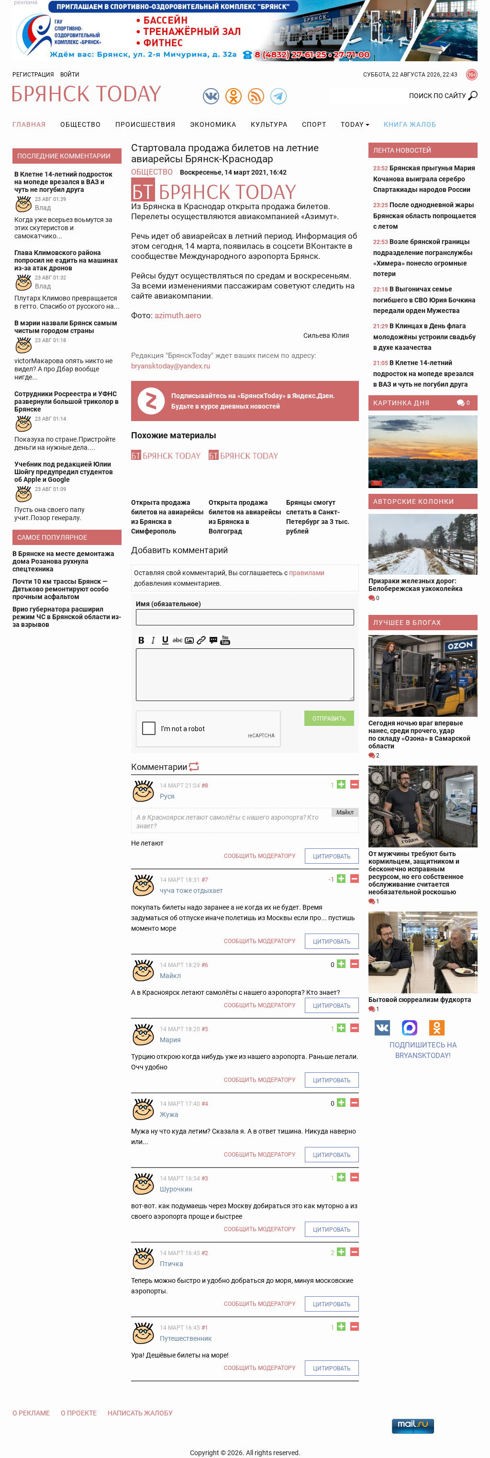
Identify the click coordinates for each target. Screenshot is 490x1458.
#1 (204, 1327)
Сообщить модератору (260, 856)
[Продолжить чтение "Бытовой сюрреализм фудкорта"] (423, 952)
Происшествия (145, 124)
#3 (204, 1178)
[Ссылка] (201, 640)
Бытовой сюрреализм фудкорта (419, 999)
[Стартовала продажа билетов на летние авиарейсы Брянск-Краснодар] (245, 189)
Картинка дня (401, 403)
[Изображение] (189, 640)
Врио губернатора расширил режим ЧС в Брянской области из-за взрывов (66, 616)
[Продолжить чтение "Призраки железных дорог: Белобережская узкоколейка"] (423, 544)
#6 (204, 965)
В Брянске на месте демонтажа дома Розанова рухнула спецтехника (63, 561)
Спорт (314, 124)
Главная (29, 124)
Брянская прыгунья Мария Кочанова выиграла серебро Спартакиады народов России (424, 178)
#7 (204, 880)
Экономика (213, 124)
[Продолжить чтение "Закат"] (423, 451)
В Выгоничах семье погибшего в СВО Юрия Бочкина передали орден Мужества (424, 299)
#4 (204, 1104)
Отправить (329, 718)
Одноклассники (437, 1027)
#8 (204, 785)
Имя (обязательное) (168, 604)
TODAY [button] (352, 124)
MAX (409, 1027)
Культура (269, 124)
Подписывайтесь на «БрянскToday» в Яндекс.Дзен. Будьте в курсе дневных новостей (253, 401)
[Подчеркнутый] (165, 640)
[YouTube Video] (225, 640)
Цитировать (332, 856)
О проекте (79, 1413)
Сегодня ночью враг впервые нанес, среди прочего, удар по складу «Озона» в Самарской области (419, 734)
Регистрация (33, 74)
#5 (204, 1029)
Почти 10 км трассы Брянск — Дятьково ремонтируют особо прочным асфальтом (60, 589)
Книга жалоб (410, 124)
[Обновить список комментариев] (194, 767)
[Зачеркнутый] (177, 640)
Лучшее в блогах (407, 622)
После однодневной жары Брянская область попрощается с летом (424, 215)
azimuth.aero (178, 315)
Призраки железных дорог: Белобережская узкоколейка (415, 584)
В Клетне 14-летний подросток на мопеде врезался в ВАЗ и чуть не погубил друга (423, 373)
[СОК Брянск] (245, 30)
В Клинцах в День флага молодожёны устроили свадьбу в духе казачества (424, 336)
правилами (306, 573)
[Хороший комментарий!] (341, 784)
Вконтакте (382, 1027)
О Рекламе (31, 1413)
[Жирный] (141, 640)
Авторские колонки (413, 501)
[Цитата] (213, 640)
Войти (69, 74)
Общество (80, 124)
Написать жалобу (140, 1413)
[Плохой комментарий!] (354, 784)
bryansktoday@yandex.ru (170, 366)
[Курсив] (153, 640)
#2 (204, 1253)
